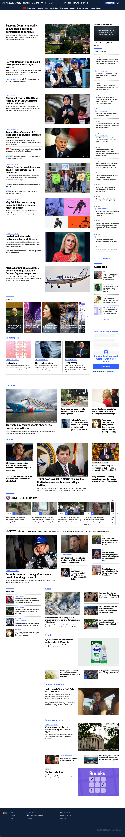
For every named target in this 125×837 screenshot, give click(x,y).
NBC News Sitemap (65, 812)
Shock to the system (44, 363)
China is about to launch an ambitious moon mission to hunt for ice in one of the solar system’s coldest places (107, 100)
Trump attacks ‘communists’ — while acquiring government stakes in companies (23, 134)
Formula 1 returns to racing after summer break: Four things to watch (29, 575)
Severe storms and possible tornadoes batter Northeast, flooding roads (73, 411)
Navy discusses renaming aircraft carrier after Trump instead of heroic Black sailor (104, 478)
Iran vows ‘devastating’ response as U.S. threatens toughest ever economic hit (109, 595)
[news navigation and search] (122, 3)
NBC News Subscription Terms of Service (38, 824)
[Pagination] (112, 500)
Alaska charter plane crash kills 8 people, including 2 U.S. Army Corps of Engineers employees (22, 270)
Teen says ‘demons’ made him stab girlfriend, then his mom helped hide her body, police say (110, 425)
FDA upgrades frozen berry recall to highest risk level (109, 672)
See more (106, 258)
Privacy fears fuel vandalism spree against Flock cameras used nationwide (23, 169)
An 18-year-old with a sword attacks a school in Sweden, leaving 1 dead (105, 189)
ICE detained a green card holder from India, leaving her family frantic (107, 76)
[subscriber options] (118, 3)
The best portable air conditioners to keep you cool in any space (110, 311)
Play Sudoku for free (54, 771)
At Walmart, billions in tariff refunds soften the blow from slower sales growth (109, 758)
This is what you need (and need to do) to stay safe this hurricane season (110, 276)
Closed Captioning (65, 815)
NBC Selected (64, 824)
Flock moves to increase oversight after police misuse (23, 185)
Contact (13, 815)
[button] (51, 3)
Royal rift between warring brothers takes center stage (22, 80)
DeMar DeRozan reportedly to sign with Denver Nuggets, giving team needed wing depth (110, 556)
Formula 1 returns (55, 531)
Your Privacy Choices (36, 815)
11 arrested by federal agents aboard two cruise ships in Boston (107, 200)
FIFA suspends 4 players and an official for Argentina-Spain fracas (110, 541)
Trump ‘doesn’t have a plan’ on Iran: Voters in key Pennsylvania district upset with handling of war (44, 519)
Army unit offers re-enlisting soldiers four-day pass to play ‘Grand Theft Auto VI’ (60, 704)
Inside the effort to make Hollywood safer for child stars (21, 237)
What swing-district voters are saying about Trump (106, 114)
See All (106, 320)
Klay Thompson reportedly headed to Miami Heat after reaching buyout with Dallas (78, 575)
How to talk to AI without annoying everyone (69, 759)
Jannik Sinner (42, 531)
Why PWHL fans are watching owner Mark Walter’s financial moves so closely (20, 205)
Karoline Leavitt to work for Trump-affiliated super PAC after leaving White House (107, 87)
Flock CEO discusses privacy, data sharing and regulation (21, 192)
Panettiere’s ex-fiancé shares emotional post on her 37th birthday (23, 251)
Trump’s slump (71, 362)
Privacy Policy (30, 812)
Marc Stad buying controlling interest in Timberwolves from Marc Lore (110, 572)
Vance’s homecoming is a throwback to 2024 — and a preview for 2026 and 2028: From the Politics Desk (107, 152)
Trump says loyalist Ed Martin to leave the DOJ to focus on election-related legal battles (107, 177)
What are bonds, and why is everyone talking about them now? (57, 729)
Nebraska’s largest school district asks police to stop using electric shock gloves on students (79, 424)
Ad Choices (14, 824)
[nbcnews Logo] (5, 813)
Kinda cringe (11, 363)
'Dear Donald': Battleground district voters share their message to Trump (15, 519)
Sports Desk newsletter (101, 531)
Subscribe (63, 818)
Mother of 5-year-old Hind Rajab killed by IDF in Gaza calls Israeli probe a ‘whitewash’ (22, 100)
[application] (67, 279)
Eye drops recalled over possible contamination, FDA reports (59, 640)
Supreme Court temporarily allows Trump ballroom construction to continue (21, 28)
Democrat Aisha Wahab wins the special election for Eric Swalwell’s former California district (27, 600)
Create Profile (106, 367)
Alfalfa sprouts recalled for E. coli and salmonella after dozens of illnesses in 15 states (70, 674)
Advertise (63, 821)
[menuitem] (26, 3)
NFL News (88, 531)
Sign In (111, 371)
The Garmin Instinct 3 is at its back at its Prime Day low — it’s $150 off (110, 289)
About (12, 812)
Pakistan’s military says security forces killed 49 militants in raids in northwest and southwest (107, 61)
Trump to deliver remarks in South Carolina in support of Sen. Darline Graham (24, 150)
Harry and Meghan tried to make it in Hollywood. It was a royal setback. (23, 64)
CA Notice (29, 818)
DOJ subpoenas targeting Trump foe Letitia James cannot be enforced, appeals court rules (107, 165)
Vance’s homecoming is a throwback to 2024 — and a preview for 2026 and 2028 (104, 467)
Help (12, 818)
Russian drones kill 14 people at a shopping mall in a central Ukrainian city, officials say (107, 251)
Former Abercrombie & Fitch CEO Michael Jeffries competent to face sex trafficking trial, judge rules (107, 226)
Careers (13, 821)
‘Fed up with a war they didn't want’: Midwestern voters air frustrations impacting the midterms (94, 520)
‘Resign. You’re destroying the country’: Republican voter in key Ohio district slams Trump (69, 519)
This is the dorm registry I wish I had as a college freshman (110, 300)
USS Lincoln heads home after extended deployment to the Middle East (19, 478)
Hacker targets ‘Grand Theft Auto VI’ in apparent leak (59, 690)
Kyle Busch (32, 531)
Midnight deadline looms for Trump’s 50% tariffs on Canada (23, 157)
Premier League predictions (73, 531)
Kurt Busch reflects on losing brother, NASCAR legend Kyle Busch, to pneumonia (73, 560)
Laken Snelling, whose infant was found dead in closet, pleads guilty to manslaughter (104, 411)
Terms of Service (31, 821)
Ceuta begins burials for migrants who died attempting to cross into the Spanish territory (107, 125)
